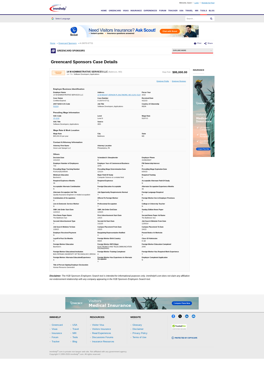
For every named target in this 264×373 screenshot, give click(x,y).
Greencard (115, 10)
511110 (56, 106)
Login (196, 3)
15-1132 (56, 118)
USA (181, 10)
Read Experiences (101, 333)
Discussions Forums (102, 337)
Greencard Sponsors (67, 43)
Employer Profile (163, 81)
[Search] (211, 18)
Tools (203, 10)
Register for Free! (208, 3)
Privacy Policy (140, 333)
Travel (189, 10)
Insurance (136, 10)
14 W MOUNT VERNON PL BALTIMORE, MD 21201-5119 (119, 95)
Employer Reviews (179, 81)
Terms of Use (139, 337)
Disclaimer (138, 329)
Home (104, 10)
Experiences (150, 10)
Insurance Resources (103, 341)
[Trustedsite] (179, 329)
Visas (126, 10)
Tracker (173, 10)
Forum (162, 10)
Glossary (137, 325)
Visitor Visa (98, 325)
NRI (196, 10)
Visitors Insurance (101, 329)
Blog (212, 10)
